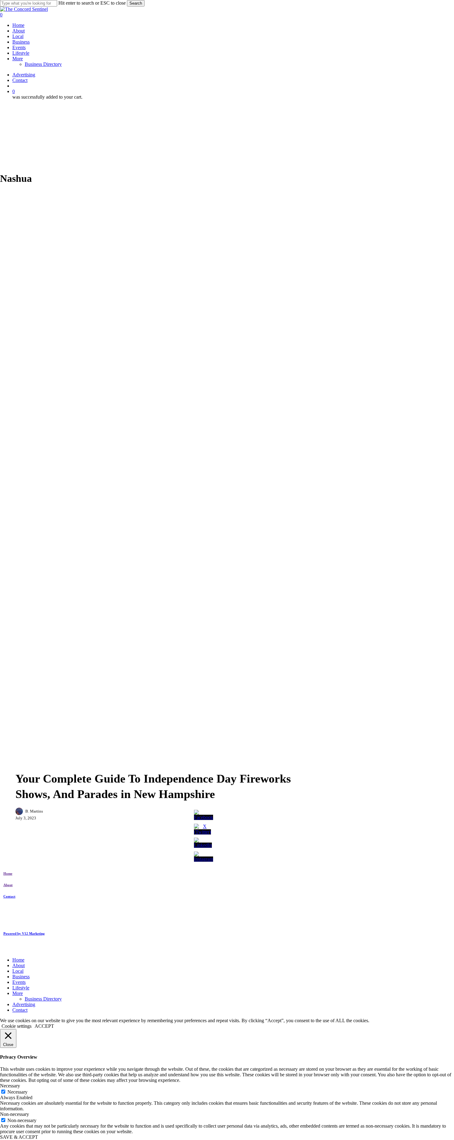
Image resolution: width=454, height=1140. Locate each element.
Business (21, 976)
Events (64, 762)
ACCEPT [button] (44, 1026)
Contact (19, 1010)
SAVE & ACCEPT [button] (19, 1137)
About (18, 965)
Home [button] (7, 873)
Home (18, 960)
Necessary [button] (10, 1085)
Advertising (23, 1004)
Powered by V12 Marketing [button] (24, 933)
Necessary (17, 1092)
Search (135, 3)
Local (17, 971)
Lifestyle (20, 987)
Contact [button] (9, 896)
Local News (139, 762)
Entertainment (34, 762)
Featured (89, 762)
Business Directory (43, 998)
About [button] (8, 885)
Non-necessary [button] (14, 1114)
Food (112, 762)
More (17, 993)
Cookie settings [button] (17, 1026)
